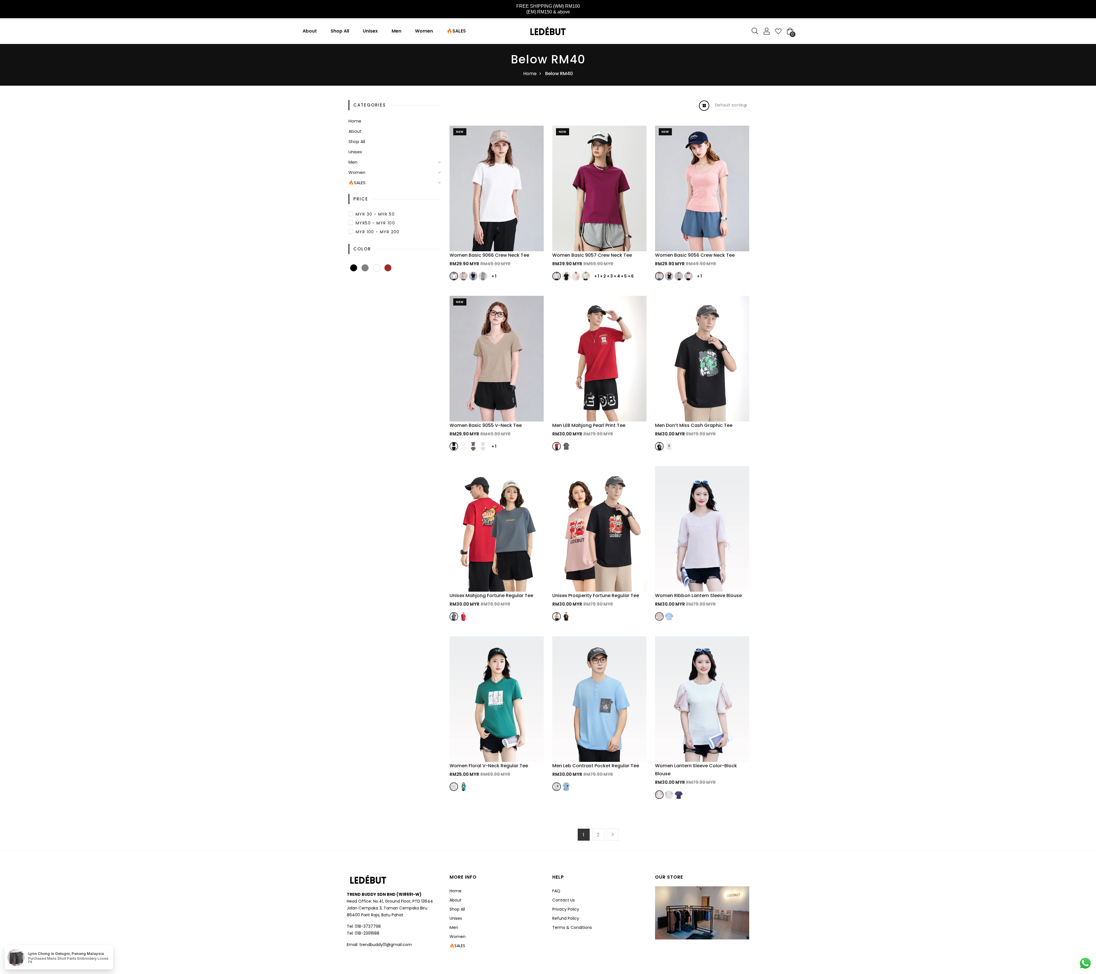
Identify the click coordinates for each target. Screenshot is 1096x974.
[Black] (353, 268)
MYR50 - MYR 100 (375, 223)
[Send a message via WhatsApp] (1085, 963)
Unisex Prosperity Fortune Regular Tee (595, 595)
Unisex (370, 31)
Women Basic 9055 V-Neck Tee (486, 425)
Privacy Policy (565, 909)
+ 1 (493, 276)
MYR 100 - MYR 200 (378, 232)
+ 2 (603, 276)
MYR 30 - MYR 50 (375, 214)
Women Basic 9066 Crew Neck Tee (489, 255)
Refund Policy (565, 918)
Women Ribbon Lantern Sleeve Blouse (698, 595)
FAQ (556, 891)
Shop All (340, 31)
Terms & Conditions (572, 927)
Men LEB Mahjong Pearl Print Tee (588, 425)
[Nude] (376, 268)
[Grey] (365, 268)
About (310, 31)
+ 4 (617, 276)
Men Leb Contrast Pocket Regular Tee (595, 765)
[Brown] (388, 268)
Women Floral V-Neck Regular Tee (489, 765)
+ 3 (610, 276)
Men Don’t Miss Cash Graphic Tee (693, 425)
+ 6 (631, 276)
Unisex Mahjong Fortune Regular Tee (491, 595)
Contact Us (563, 900)
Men (396, 31)
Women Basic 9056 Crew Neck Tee (695, 255)
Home (530, 73)
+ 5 (624, 276)
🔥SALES (456, 31)
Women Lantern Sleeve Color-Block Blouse (696, 769)
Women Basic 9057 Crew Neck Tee (592, 255)
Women (424, 31)
